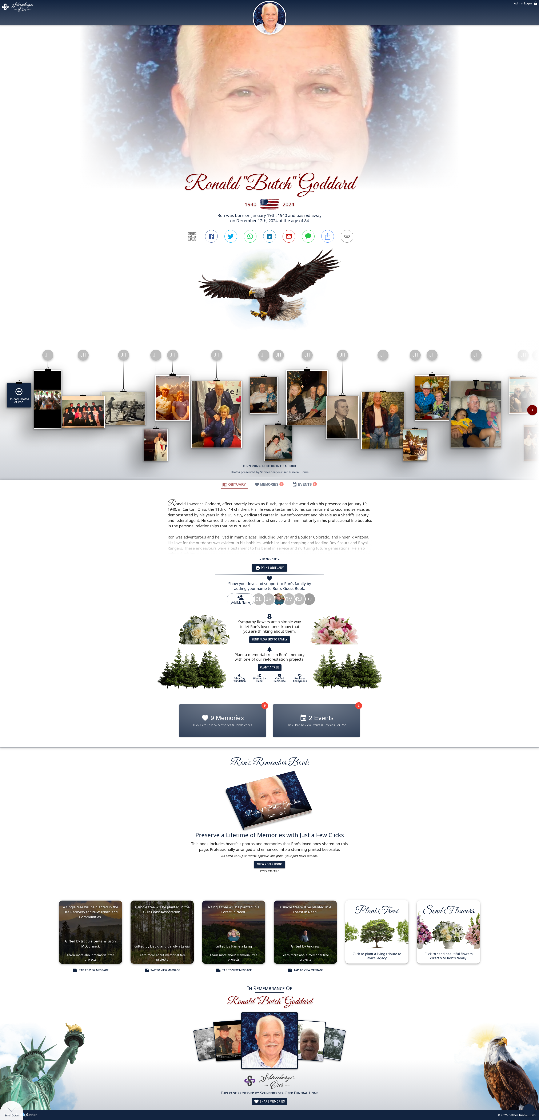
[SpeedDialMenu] (529, 1110)
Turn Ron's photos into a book (269, 466)
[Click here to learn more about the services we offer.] (269, 1081)
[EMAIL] (289, 236)
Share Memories (272, 1101)
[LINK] (347, 236)
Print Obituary (272, 567)
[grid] (269, 413)
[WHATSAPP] (250, 236)
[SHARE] (327, 236)
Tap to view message (93, 970)
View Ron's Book (269, 864)
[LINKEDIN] (269, 236)
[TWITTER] (230, 236)
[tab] (234, 484)
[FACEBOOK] (211, 236)
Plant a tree (269, 667)
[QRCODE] (192, 236)
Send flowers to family (269, 639)
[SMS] (308, 236)
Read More (269, 559)
